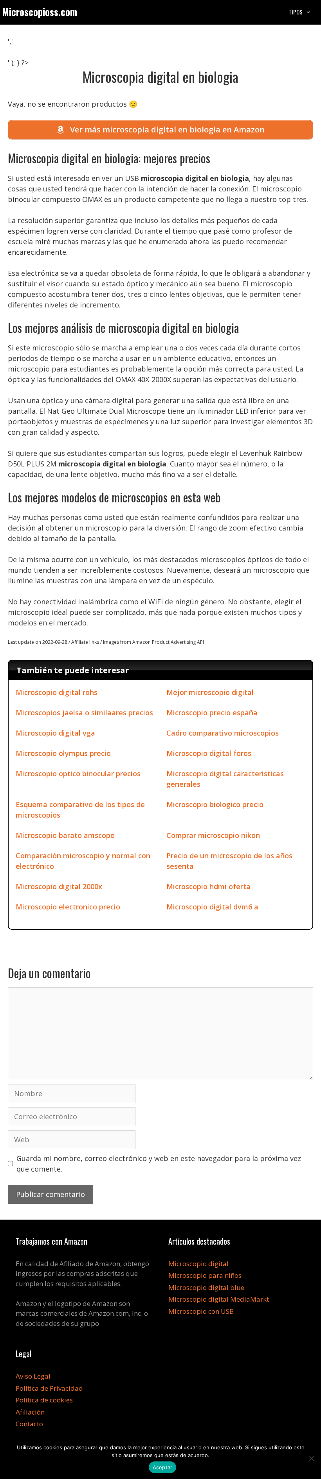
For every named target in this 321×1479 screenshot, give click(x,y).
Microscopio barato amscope (65, 835)
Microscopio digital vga (55, 733)
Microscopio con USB (201, 1311)
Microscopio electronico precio (68, 906)
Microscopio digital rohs (56, 692)
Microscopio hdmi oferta (208, 886)
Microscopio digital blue (206, 1287)
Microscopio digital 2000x (59, 886)
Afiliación (30, 1412)
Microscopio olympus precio (63, 753)
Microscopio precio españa (212, 712)
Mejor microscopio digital (210, 692)
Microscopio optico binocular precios (78, 773)
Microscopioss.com (39, 11)
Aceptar (163, 1467)
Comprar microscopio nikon (213, 835)
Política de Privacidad (49, 1388)
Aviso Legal (33, 1376)
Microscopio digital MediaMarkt (218, 1299)
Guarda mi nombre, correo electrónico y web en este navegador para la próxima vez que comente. (158, 1164)
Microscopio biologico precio (214, 804)
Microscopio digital (198, 1263)
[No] (311, 1458)
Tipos (296, 11)
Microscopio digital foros (208, 753)
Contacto (29, 1423)
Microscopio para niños (205, 1275)
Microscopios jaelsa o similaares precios (84, 712)
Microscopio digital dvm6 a (212, 906)
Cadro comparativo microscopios (222, 733)
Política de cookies (44, 1399)
